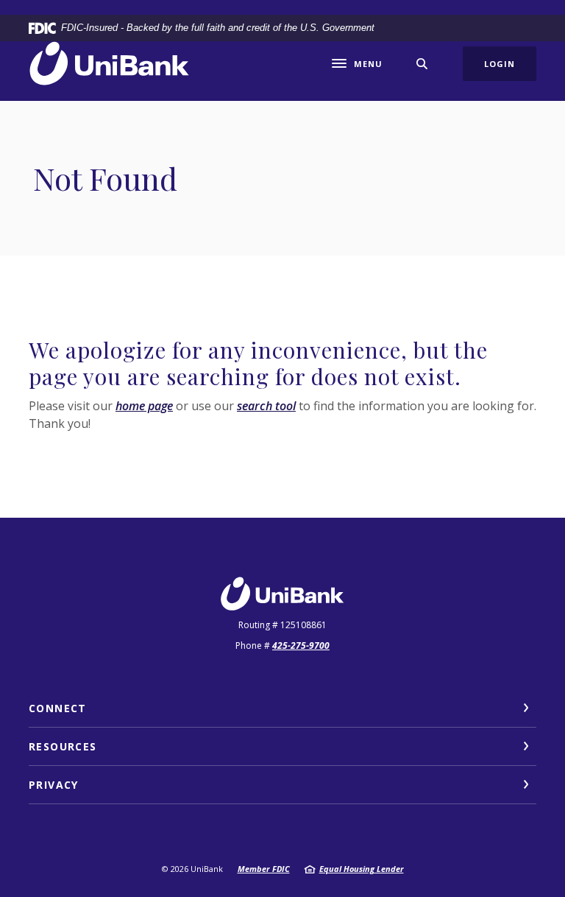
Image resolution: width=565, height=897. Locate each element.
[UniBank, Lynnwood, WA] (110, 63)
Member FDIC (264, 868)
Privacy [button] (54, 785)
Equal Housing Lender (361, 868)
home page (144, 406)
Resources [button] (63, 746)
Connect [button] (58, 708)
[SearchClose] (422, 63)
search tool (266, 406)
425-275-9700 (301, 645)
